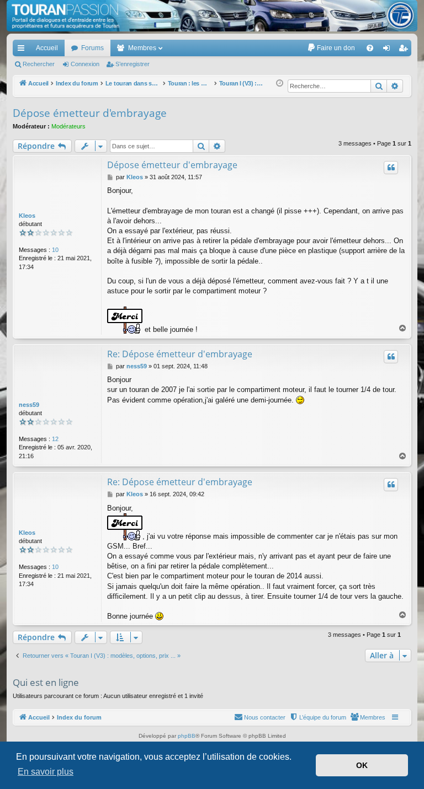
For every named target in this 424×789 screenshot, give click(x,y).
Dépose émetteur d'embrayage (90, 113)
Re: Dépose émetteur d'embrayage (179, 353)
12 (55, 439)
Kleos (27, 215)
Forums (92, 48)
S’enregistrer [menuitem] (405, 50)
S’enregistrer (132, 64)
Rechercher (39, 64)
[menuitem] (331, 48)
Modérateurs (68, 126)
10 (55, 249)
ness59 (29, 404)
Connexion (85, 64)
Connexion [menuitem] (389, 50)
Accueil (47, 48)
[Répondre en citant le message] (391, 167)
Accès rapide (23, 50)
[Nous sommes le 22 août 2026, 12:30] (279, 83)
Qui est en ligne (46, 682)
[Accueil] (212, 15)
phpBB (186, 736)
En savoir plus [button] (45, 771)
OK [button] (362, 765)
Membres (142, 48)
